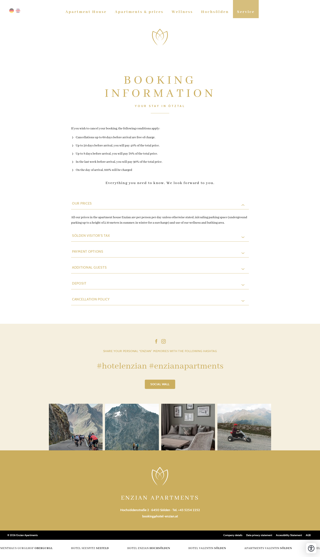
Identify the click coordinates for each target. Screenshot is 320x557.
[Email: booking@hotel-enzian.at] (309, 12)
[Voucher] (291, 12)
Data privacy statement (259, 535)
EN (18, 10)
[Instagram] (163, 342)
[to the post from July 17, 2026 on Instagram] (188, 427)
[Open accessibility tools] (311, 548)
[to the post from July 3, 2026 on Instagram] (244, 427)
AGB (308, 535)
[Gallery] (297, 12)
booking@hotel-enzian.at (160, 516)
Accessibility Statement (289, 535)
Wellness (182, 12)
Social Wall (160, 384)
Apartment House (86, 12)
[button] (160, 205)
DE (11, 10)
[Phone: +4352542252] (303, 12)
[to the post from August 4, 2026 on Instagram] (132, 427)
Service (246, 12)
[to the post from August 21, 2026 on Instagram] (76, 427)
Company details (232, 535)
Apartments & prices (139, 12)
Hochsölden (215, 12)
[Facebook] (156, 342)
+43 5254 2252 (189, 510)
